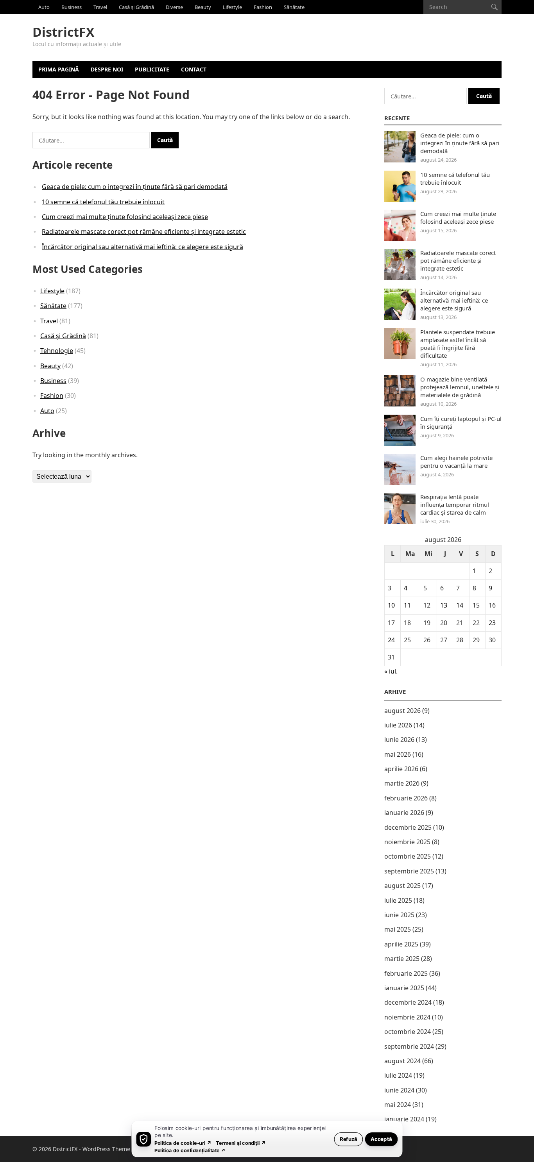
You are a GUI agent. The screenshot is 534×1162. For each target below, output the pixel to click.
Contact (193, 69)
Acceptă (381, 1138)
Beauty (203, 7)
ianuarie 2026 (404, 812)
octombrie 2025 (407, 856)
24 (391, 640)
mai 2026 (397, 754)
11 (407, 605)
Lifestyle (232, 7)
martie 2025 (401, 958)
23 (492, 622)
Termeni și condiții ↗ (241, 1143)
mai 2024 (397, 1104)
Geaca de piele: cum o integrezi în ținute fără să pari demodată (135, 186)
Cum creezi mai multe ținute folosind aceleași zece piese (125, 216)
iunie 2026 (399, 739)
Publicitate (152, 69)
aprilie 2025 (401, 944)
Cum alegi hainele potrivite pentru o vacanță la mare (456, 461)
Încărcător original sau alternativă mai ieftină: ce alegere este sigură (142, 246)
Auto (44, 7)
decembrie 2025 (408, 827)
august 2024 (402, 1061)
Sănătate (294, 7)
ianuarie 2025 (404, 988)
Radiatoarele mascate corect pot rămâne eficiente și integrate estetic (144, 231)
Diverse (174, 7)
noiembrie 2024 (407, 1017)
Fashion (263, 7)
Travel (100, 7)
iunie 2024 (399, 1090)
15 (476, 605)
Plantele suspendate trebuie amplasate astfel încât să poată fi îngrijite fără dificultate (457, 343)
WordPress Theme (106, 1149)
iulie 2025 (398, 900)
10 (391, 605)
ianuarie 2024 (404, 1119)
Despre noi (107, 69)
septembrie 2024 (409, 1046)
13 (443, 605)
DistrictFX (63, 32)
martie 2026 (401, 783)
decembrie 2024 (408, 1002)
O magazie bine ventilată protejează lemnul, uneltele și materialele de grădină (459, 387)
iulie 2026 (398, 725)
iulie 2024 (398, 1075)
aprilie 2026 (401, 769)
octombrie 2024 (407, 1031)
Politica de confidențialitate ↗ (190, 1150)
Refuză (348, 1138)
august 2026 (402, 710)
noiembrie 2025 (407, 842)
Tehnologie (56, 350)
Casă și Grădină (136, 7)
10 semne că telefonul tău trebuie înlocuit (103, 202)
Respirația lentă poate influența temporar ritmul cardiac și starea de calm (454, 504)
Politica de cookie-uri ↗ (182, 1143)
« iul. (391, 671)
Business (71, 7)
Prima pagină (58, 69)
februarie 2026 (406, 798)
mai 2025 (397, 929)
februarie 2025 (406, 973)
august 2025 (402, 885)
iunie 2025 (399, 915)
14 (459, 605)
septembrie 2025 (409, 871)
